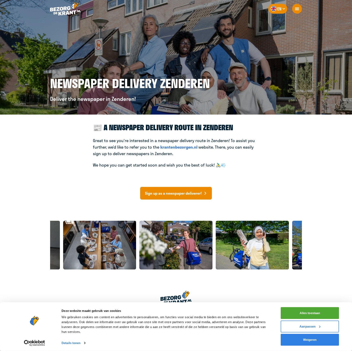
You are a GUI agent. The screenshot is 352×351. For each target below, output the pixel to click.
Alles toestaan (310, 313)
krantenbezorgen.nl (178, 147)
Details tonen (71, 343)
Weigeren (310, 339)
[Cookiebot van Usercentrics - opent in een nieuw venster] (34, 343)
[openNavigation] (297, 9)
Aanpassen (307, 326)
